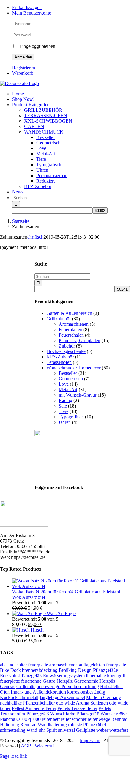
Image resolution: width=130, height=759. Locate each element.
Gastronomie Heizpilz (94, 681)
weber (102, 730)
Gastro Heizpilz (58, 681)
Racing (65, 400)
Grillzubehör (59, 318)
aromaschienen (63, 664)
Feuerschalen (71, 335)
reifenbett (51, 719)
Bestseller (68, 373)
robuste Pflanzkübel (87, 724)
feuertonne (31, 681)
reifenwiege (99, 719)
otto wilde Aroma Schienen (82, 702)
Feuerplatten (70, 329)
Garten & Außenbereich (69, 313)
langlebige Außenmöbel (62, 697)
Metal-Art (68, 389)
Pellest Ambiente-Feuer (34, 708)
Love (64, 384)
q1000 (34, 719)
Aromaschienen (74, 324)
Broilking (68, 670)
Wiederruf (44, 745)
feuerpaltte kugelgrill (105, 675)
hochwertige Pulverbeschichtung (68, 686)
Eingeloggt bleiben (36, 46)
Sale (63, 405)
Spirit (51, 730)
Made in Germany (103, 697)
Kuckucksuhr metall (19, 697)
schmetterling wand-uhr (22, 730)
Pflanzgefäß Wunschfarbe (50, 713)
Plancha (7, 719)
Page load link (13, 756)
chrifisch (35, 236)
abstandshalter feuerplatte (24, 664)
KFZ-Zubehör (60, 356)
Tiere (63, 411)
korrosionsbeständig (86, 692)
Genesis (7, 686)
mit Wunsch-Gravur (77, 395)
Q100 (21, 719)
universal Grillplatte (76, 730)
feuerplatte (10, 681)
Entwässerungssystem (64, 675)
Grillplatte (25, 686)
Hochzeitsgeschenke (66, 351)
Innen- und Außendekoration (38, 692)
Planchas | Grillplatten (79, 340)
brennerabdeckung (39, 670)
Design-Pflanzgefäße (98, 670)
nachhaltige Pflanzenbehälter (27, 702)
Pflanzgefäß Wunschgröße (101, 713)
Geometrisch (71, 378)
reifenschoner (73, 719)
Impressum (90, 740)
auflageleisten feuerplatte (102, 664)
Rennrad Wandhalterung (43, 724)
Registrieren (23, 67)
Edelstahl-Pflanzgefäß (21, 675)
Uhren (65, 422)
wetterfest (118, 730)
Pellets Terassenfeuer (77, 708)
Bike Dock (10, 670)
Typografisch (71, 416)
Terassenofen (59, 362)
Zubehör (67, 345)
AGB (26, 745)
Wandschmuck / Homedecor (74, 367)
